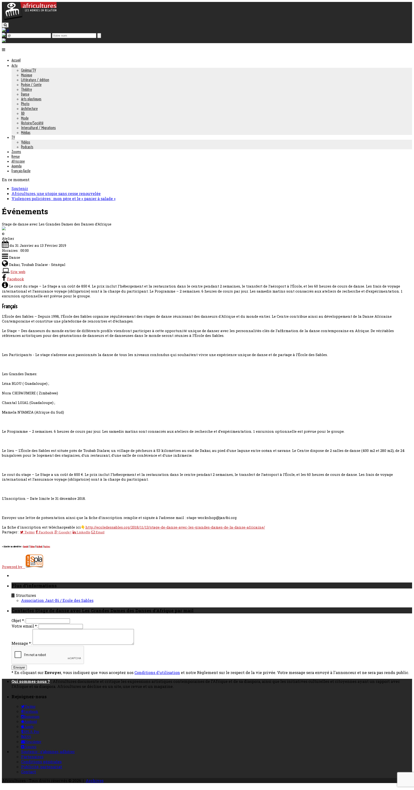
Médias (25, 132)
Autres (47, 546)
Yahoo (32, 546)
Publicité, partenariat (41, 766)
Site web (18, 271)
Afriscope (18, 161)
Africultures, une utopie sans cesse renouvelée (56, 193)
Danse (25, 94)
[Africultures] (29, 19)
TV (13, 137)
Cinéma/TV (28, 70)
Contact (28, 771)
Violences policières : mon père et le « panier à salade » (63, 198)
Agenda (17, 166)
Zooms (16, 151)
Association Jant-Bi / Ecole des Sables (57, 600)
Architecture (29, 108)
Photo (25, 103)
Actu (14, 65)
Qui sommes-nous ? (31, 681)
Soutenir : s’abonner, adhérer (48, 751)
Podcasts (27, 146)
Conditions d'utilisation (157, 672)
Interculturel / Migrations (38, 127)
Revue (16, 156)
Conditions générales (41, 761)
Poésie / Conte (31, 84)
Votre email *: (25, 626)
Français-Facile (21, 170)
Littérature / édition (35, 79)
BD (23, 113)
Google (25, 546)
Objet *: (18, 620)
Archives (95, 780)
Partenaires (32, 756)
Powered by (13, 566)
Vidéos (25, 142)
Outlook (39, 546)
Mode (25, 118)
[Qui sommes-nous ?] (4, 40)
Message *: (22, 643)
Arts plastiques (31, 99)
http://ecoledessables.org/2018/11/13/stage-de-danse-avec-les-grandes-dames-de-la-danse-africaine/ (175, 527)
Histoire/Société (32, 123)
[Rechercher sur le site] (5, 25)
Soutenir (20, 188)
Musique (26, 75)
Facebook (15, 279)
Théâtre (26, 89)
